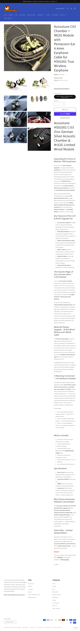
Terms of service (40, 627)
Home (53, 583)
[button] (11, 15)
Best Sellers (55, 592)
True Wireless (55, 603)
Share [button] (57, 564)
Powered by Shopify (17, 627)
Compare (30, 589)
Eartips (54, 600)
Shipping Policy (32, 597)
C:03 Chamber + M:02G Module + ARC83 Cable (64, 97)
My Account (31, 583)
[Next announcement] (75, 1)
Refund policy (25, 627)
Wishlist (30, 586)
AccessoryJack (10, 627)
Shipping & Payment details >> (62, 88)
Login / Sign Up (56, 608)
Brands (54, 586)
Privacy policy (33, 627)
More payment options (65, 117)
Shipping (56, 80)
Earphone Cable (56, 594)
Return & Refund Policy (34, 594)
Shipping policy (48, 627)
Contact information (57, 627)
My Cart (30, 592)
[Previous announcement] (4, 1)
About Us (54, 605)
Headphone (55, 597)
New (53, 589)
